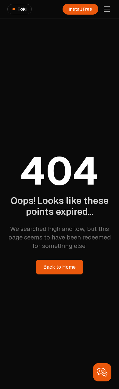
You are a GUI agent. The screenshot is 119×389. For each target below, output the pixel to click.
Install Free (80, 9)
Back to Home (59, 267)
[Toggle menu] (107, 9)
